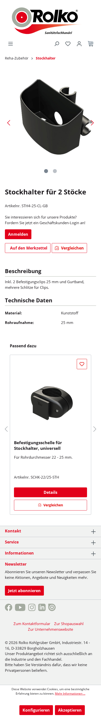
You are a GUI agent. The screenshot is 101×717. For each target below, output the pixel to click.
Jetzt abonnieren (24, 590)
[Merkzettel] (68, 43)
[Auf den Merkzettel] (82, 364)
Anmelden (18, 234)
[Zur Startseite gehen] (50, 20)
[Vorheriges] (8, 123)
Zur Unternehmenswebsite (50, 629)
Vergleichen (72, 248)
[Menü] (10, 43)
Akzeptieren (70, 710)
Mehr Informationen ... (70, 693)
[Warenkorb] (90, 43)
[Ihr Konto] (79, 43)
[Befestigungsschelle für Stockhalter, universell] (50, 399)
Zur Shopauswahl (69, 623)
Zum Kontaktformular (31, 623)
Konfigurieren (36, 710)
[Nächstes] (92, 123)
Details (50, 492)
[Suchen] (56, 43)
